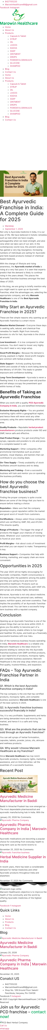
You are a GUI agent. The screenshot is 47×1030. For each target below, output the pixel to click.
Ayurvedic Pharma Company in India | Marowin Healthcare (23, 829)
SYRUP (13, 39)
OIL (11, 42)
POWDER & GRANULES (21, 60)
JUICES (13, 45)
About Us (9, 30)
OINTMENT (15, 54)
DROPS (13, 57)
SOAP (12, 51)
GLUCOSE (15, 63)
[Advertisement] (23, 145)
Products (9, 33)
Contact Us (10, 72)
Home (8, 27)
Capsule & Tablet (18, 36)
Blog (7, 69)
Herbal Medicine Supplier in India (23, 859)
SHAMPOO (15, 66)
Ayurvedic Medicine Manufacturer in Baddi (18, 798)
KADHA (13, 48)
